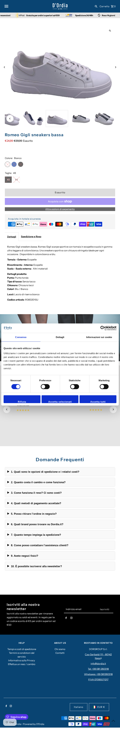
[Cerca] (96, 6)
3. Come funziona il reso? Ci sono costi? (36, 492)
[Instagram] (71, 618)
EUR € (101, 706)
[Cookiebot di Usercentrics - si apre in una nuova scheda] (102, 328)
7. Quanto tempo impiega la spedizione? (36, 534)
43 (8, 179)
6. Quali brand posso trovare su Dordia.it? (37, 524)
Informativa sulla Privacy (21, 660)
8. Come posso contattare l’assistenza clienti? (39, 545)
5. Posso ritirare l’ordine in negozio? (34, 513)
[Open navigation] (27, 6)
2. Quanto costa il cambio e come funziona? (38, 482)
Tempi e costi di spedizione (21, 649)
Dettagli (11, 236)
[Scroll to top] (113, 720)
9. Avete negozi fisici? (24, 555)
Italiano (78, 706)
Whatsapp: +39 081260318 (98, 674)
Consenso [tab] (20, 337)
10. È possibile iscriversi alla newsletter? (36, 566)
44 (16, 179)
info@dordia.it (98, 663)
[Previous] (4, 67)
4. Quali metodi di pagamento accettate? (36, 503)
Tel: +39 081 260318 (98, 668)
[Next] (115, 67)
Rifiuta (22, 401)
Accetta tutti (98, 401)
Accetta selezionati (60, 401)
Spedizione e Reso (31, 236)
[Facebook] (66, 618)
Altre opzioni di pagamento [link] (60, 209)
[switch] (45, 386)
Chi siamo (60, 649)
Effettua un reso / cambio (21, 664)
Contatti (60, 652)
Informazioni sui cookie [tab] (99, 337)
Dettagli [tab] (60, 337)
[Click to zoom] (110, 30)
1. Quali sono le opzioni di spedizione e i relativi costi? (45, 471)
